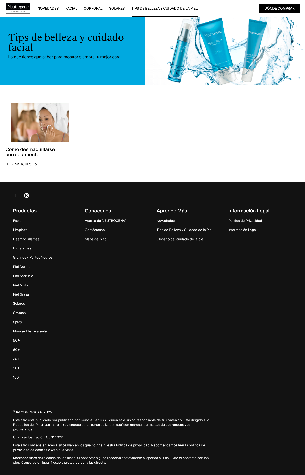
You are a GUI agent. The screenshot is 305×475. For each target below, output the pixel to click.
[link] (40, 137)
